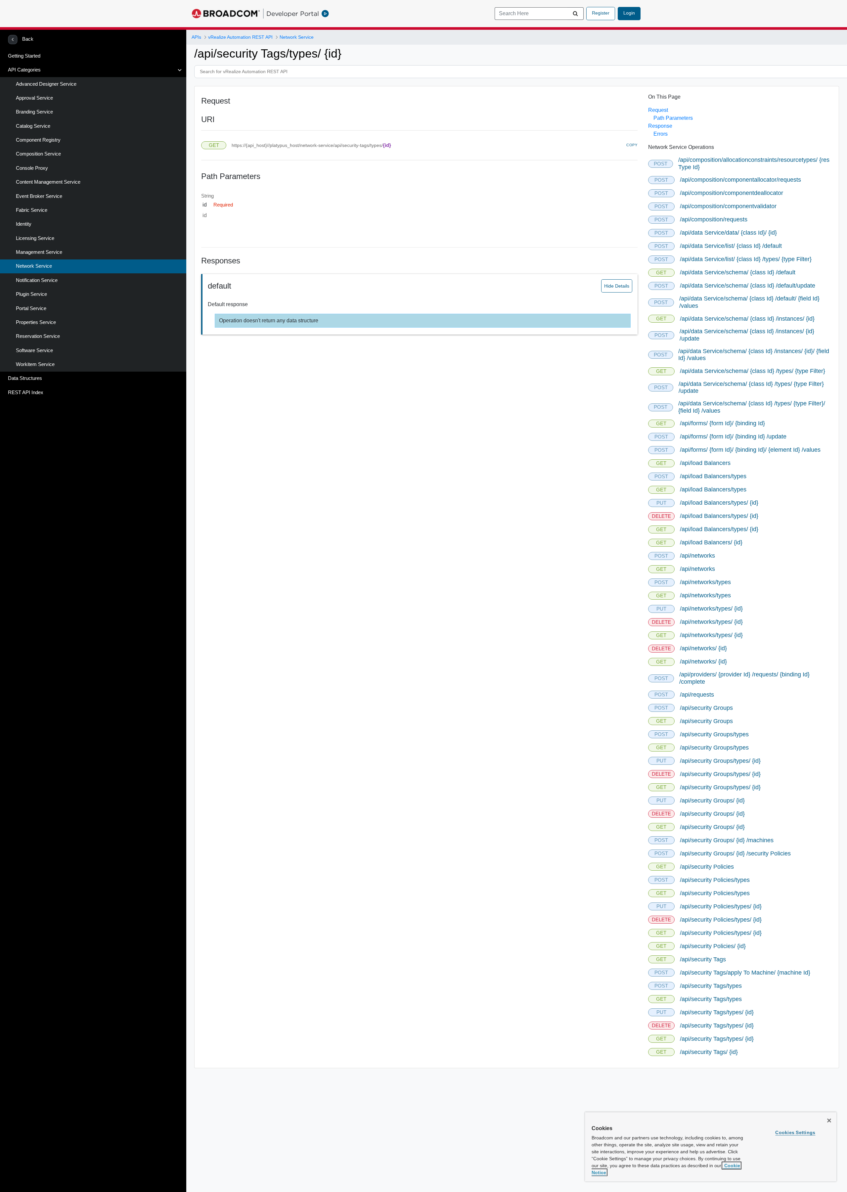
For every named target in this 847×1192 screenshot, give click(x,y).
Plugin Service (31, 294)
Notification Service (37, 280)
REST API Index (25, 392)
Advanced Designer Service (46, 84)
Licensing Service (35, 238)
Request (658, 110)
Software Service (34, 350)
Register (600, 13)
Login (629, 13)
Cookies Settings (795, 1132)
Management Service (39, 252)
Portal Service (31, 308)
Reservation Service (38, 336)
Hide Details (616, 286)
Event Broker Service (39, 196)
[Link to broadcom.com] (226, 14)
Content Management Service (48, 182)
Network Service (34, 266)
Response (660, 126)
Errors (660, 134)
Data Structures (25, 378)
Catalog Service (33, 126)
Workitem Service (35, 364)
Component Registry (38, 140)
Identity (23, 224)
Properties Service (36, 322)
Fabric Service (31, 210)
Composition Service (38, 154)
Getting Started (24, 56)
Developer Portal (292, 14)
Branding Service (34, 112)
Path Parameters (673, 118)
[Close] (829, 1121)
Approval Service (34, 98)
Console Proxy (32, 168)
